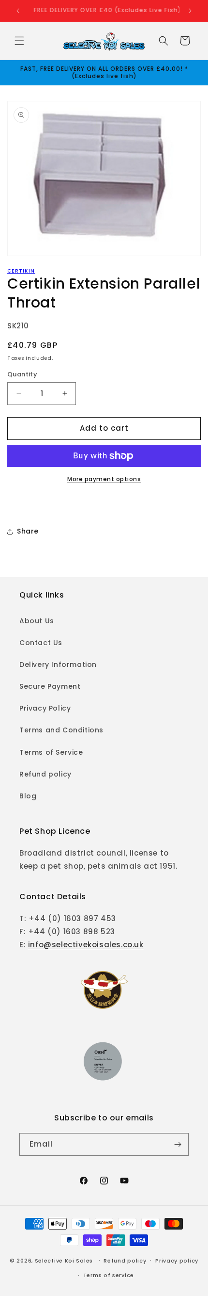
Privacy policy (176, 1260)
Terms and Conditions (61, 730)
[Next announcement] (190, 10)
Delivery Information (58, 664)
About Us (36, 621)
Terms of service (108, 1275)
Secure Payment (49, 686)
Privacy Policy (45, 708)
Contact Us (40, 643)
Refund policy (45, 774)
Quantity (22, 374)
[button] (19, 40)
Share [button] (28, 531)
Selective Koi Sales (64, 1260)
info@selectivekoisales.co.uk (86, 945)
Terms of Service (51, 752)
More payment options (104, 479)
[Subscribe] (177, 1144)
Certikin (21, 271)
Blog (27, 796)
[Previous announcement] (18, 10)
